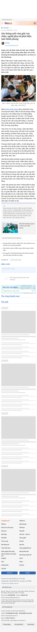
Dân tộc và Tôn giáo (7, 527)
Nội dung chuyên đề (25, 555)
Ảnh (2, 561)
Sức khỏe (6, 27)
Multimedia (4, 565)
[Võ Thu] (2, 43)
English (3, 558)
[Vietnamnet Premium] (5, 521)
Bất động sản (5, 544)
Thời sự (3, 524)
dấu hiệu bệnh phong (16, 259)
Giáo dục (3, 531)
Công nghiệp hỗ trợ (25, 548)
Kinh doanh (22, 524)
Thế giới (21, 531)
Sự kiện (27, 573)
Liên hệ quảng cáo (7, 607)
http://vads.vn (10, 618)
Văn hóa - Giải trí (24, 534)
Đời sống (4, 534)
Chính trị (22, 520)
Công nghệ (22, 538)
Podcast (21, 565)
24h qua (3, 568)
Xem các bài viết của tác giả (11, 45)
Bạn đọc (21, 544)
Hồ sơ (21, 558)
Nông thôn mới (24, 551)
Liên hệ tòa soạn (6, 587)
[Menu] (2, 23)
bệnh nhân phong (12, 109)
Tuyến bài (9, 573)
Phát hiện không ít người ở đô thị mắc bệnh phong (26, 226)
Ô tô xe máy (4, 541)
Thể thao (22, 527)
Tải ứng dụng (6, 624)
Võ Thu (7, 43)
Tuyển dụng (30, 624)
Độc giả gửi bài (19, 624)
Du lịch (21, 541)
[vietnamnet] (8, 24)
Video (21, 561)
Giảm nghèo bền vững (8, 551)
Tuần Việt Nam (5, 548)
